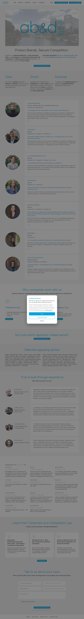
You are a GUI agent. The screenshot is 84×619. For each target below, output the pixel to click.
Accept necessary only (42, 317)
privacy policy (48, 310)
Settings (42, 320)
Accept (41, 313)
